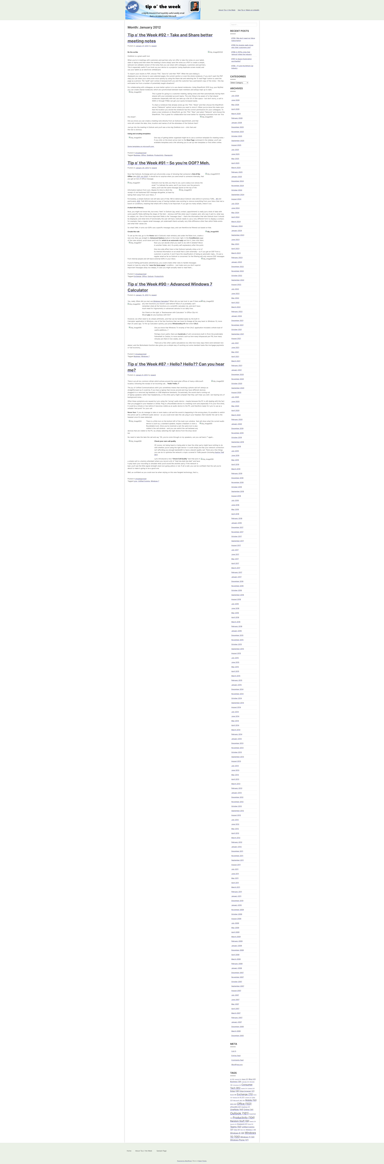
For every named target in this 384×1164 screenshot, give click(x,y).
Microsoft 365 (239, 1100)
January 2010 (236, 905)
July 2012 (235, 820)
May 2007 (235, 1004)
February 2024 (236, 226)
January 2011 (236, 896)
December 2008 (237, 950)
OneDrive (245, 1107)
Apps (245, 1079)
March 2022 (236, 307)
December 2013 (237, 743)
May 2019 (235, 460)
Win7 (242, 1130)
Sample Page (161, 1151)
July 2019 (235, 451)
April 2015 (235, 671)
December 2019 (237, 428)
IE (242, 1097)
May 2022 (235, 298)
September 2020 (237, 388)
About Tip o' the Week (226, 10)
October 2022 (236, 276)
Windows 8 (237, 1133)
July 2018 (235, 500)
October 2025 (236, 136)
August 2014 (236, 707)
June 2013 (235, 770)
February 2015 (236, 680)
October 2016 (236, 590)
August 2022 (236, 285)
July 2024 (235, 204)
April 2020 (235, 410)
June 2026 (235, 100)
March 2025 (236, 168)
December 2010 (237, 901)
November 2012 (237, 802)
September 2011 (237, 860)
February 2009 (236, 941)
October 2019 (236, 437)
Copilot (244, 1088)
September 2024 (237, 195)
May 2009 (235, 928)
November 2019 (237, 433)
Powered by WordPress (184, 1161)
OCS (233, 1104)
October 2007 (236, 982)
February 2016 (236, 626)
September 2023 (237, 235)
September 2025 (237, 141)
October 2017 (236, 536)
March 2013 (235, 784)
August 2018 (236, 496)
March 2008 (236, 959)
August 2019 (236, 446)
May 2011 (234, 878)
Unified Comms (144, 481)
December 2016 (237, 581)
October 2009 (236, 914)
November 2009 (237, 910)
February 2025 (236, 172)
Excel (233, 1094)
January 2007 (236, 1022)
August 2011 (236, 865)
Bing (252, 1079)
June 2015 (235, 662)
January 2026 (236, 123)
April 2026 (235, 109)
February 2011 (236, 892)
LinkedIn (248, 1097)
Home (129, 1151)
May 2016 (235, 613)
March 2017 (235, 568)
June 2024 (235, 208)
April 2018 (235, 514)
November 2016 (237, 586)
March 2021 (235, 361)
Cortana (251, 1088)
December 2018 (237, 478)
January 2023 (236, 262)
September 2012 (237, 811)
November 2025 (237, 132)
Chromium (237, 1085)
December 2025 (237, 127)
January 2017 (236, 577)
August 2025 (236, 145)
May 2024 (235, 213)
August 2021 (236, 338)
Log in (233, 1051)
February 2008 (236, 964)
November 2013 (237, 748)
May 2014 (235, 721)
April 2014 (235, 725)
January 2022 (236, 316)
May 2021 (235, 352)
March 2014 (235, 730)
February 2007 (236, 1018)
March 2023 (236, 253)
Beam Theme (202, 1161)
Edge (234, 1091)
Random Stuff (239, 1121)
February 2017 (236, 572)
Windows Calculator (160, 301)
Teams (235, 1127)
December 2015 (237, 635)
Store (250, 1124)
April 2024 (235, 217)
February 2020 (236, 419)
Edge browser (247, 1091)
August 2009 (236, 919)
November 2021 (237, 325)
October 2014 (236, 698)
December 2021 (237, 321)
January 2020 (236, 424)
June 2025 (235, 154)
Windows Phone (239, 1140)
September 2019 (237, 442)
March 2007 (235, 1013)
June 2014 (235, 716)
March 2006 (236, 1031)
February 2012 (236, 842)
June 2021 (235, 347)
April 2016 (235, 617)
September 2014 (237, 703)
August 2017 (236, 545)
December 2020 (237, 374)
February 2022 (236, 312)
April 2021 (235, 356)
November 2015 (237, 640)
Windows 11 (247, 1137)
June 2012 (235, 824)
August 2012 (236, 815)
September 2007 (237, 986)
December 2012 (237, 797)
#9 (217, 199)
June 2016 (235, 608)
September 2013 (237, 757)
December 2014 (237, 689)
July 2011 (234, 869)
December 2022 (237, 267)
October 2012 (236, 806)
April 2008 (235, 955)
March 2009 (236, 937)
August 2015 (236, 653)
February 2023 (236, 258)
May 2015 (235, 667)
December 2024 (237, 181)
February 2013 (236, 788)
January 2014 (236, 739)
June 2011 (235, 874)
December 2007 (237, 973)
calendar (245, 1082)
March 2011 (235, 887)
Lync (135, 481)
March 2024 (236, 222)
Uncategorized (140, 153)
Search (253, 1121)
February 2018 (236, 518)
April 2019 (235, 464)
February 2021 (236, 365)
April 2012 (235, 833)
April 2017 (235, 563)
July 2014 (235, 712)
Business (137, 155)
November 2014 (237, 694)
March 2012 (235, 838)
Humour (236, 1097)
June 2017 (235, 554)
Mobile (251, 1100)
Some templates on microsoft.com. (141, 146)
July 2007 (235, 995)
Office (143, 155)
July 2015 (235, 658)
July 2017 (235, 550)
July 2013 (235, 766)
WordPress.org (236, 1065)
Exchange (137, 276)
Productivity (158, 155)
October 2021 (236, 330)
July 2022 (235, 289)
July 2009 (235, 923)
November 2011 (237, 856)
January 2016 (236, 631)
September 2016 (237, 595)
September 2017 (237, 541)
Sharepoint (168, 155)
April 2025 (235, 163)
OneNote (150, 155)
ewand (154, 46)
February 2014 (236, 734)
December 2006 (237, 1027)
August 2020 (236, 392)
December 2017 (237, 527)
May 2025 (235, 159)
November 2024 (237, 186)
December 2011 (237, 851)
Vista (237, 1130)
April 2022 (235, 303)
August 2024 (236, 199)
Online (248, 1110)
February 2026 (236, 118)
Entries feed (235, 1056)
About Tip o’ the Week (143, 1151)
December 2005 (237, 1036)
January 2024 (236, 231)
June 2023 (235, 240)
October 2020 (236, 383)
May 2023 (235, 244)
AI (232, 1079)
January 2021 (236, 370)
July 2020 (235, 397)
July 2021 (235, 343)
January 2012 (236, 847)
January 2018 (236, 523)
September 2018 (237, 491)
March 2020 (236, 415)
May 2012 (235, 829)
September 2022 (237, 280)
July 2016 (235, 604)
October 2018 (236, 487)
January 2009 (236, 946)
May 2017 (235, 559)
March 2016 (235, 622)
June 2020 (235, 401)
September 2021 (237, 334)
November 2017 (237, 532)
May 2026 (235, 105)
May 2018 (235, 509)
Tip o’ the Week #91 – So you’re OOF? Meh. (169, 162)
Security (233, 1124)
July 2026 (235, 96)
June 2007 (235, 1000)
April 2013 (235, 779)
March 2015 (235, 676)
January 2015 (236, 685)
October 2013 (236, 752)
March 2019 (235, 469)
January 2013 (236, 793)
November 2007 (237, 977)
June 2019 (235, 455)
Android (238, 1079)
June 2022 (235, 294)
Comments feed (237, 1060)
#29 (138, 201)
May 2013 (235, 775)
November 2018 (237, 482)
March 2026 (236, 114)
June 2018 (235, 505)
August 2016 (236, 599)
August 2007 (236, 991)
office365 (235, 1107)
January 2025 (236, 177)
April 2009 (235, 932)
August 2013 (236, 761)
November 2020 (237, 379)
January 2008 (236, 968)
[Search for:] (243, 24)
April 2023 (235, 249)
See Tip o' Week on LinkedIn (248, 10)
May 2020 (235, 406)
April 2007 (235, 1009)
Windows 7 (145, 356)
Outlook (151, 276)
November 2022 (237, 271)
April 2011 (235, 883)
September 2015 (237, 649)
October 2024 (236, 190)
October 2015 (236, 644)
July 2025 (235, 150)
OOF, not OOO (142, 176)
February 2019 (236, 473)
